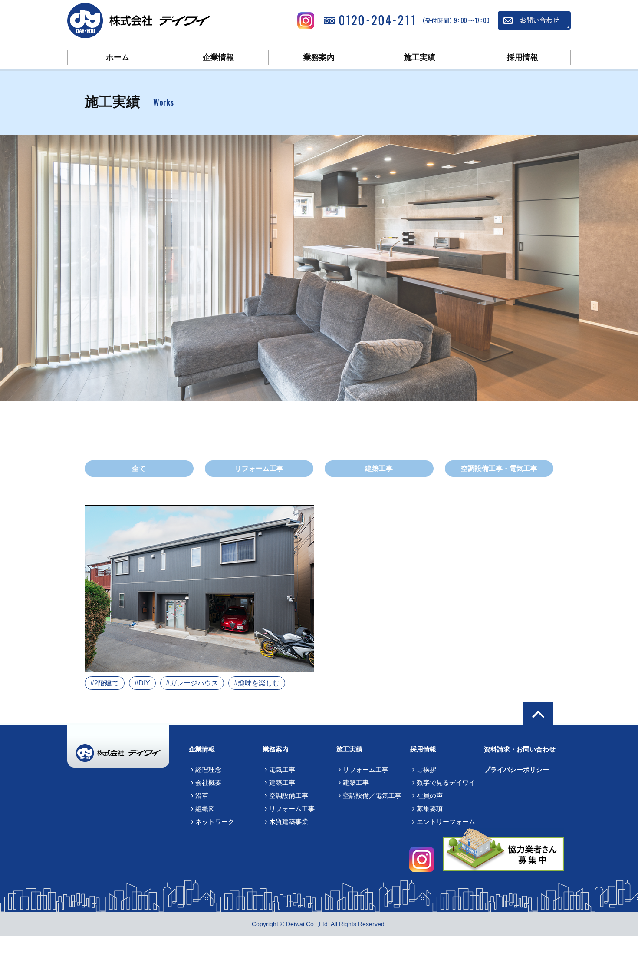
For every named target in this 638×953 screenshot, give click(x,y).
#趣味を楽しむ (257, 683)
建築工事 (379, 468)
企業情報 (218, 57)
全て (139, 468)
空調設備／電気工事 (372, 795)
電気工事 (282, 769)
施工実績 (419, 57)
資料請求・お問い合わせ (520, 749)
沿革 (201, 795)
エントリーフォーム (446, 821)
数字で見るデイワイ (446, 782)
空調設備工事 (288, 795)
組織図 (205, 808)
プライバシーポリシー (516, 769)
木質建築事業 (288, 821)
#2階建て (104, 683)
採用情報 (522, 57)
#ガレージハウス (192, 683)
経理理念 (208, 769)
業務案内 (319, 57)
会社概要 (208, 782)
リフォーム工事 (259, 468)
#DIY (142, 683)
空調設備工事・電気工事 (499, 468)
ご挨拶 (426, 769)
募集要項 (430, 808)
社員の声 (430, 795)
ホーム (117, 57)
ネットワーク (214, 821)
